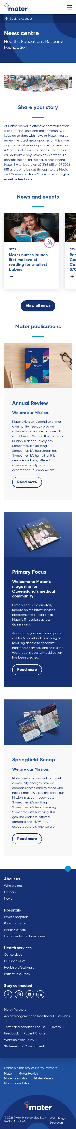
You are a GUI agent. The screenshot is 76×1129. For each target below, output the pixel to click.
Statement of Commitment (24, 1046)
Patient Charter (35, 1033)
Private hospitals (16, 917)
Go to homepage (21, 7)
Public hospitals (15, 923)
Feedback (11, 1033)
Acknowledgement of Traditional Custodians (37, 1016)
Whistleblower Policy (19, 1040)
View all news (38, 306)
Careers (10, 892)
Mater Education (16, 1078)
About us (12, 879)
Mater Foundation (17, 1083)
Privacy (55, 1027)
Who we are (13, 886)
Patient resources (17, 974)
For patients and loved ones (24, 936)
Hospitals (12, 910)
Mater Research (46, 1078)
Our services (13, 954)
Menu (69, 7)
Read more (27, 482)
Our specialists (14, 961)
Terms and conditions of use (25, 1027)
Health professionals (19, 967)
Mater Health (28, 1073)
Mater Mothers (15, 930)
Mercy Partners (15, 1009)
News (8, 898)
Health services (18, 948)
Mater (8, 1073)
